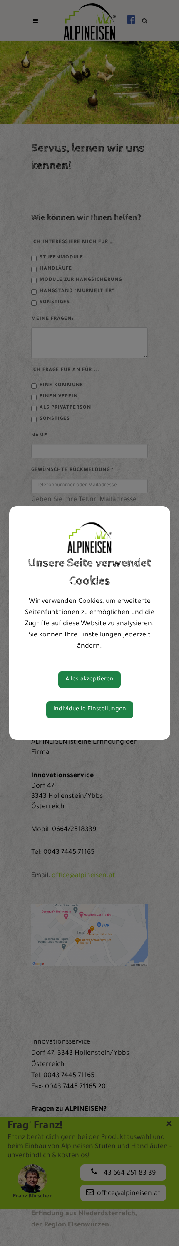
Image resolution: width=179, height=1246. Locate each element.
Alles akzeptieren (89, 679)
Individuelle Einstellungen (89, 709)
